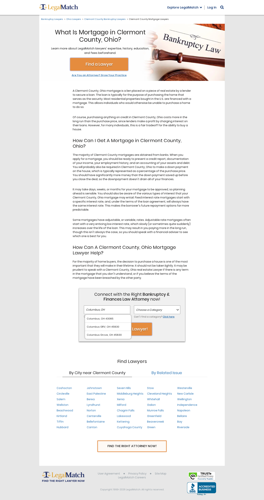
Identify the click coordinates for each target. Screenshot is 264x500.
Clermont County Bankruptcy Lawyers (104, 19)
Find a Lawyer (99, 64)
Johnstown (94, 388)
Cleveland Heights (159, 394)
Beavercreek (155, 422)
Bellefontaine (96, 422)
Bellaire (182, 416)
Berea (91, 399)
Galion (151, 405)
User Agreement (109, 473)
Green (151, 427)
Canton (92, 427)
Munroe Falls (155, 410)
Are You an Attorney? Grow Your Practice (99, 75)
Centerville (94, 416)
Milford (121, 405)
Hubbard (62, 427)
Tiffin (60, 422)
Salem (61, 399)
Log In (211, 7)
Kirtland (62, 416)
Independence (187, 405)
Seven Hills (124, 388)
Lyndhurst (93, 405)
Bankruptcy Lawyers (52, 19)
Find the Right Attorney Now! (132, 446)
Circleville (63, 394)
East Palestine (96, 394)
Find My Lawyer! (132, 329)
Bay (179, 422)
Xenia (120, 399)
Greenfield (154, 416)
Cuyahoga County (129, 427)
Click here (169, 316)
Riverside (183, 427)
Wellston (62, 405)
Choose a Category (149, 310)
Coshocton (64, 388)
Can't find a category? (154, 316)
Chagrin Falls (126, 410)
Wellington (184, 399)
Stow (150, 388)
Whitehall (153, 399)
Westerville (184, 388)
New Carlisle (185, 394)
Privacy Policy (137, 473)
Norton (91, 410)
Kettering (123, 422)
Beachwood (65, 410)
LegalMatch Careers (132, 477)
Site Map (160, 473)
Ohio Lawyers (73, 19)
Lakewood (124, 416)
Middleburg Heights (130, 394)
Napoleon (183, 410)
